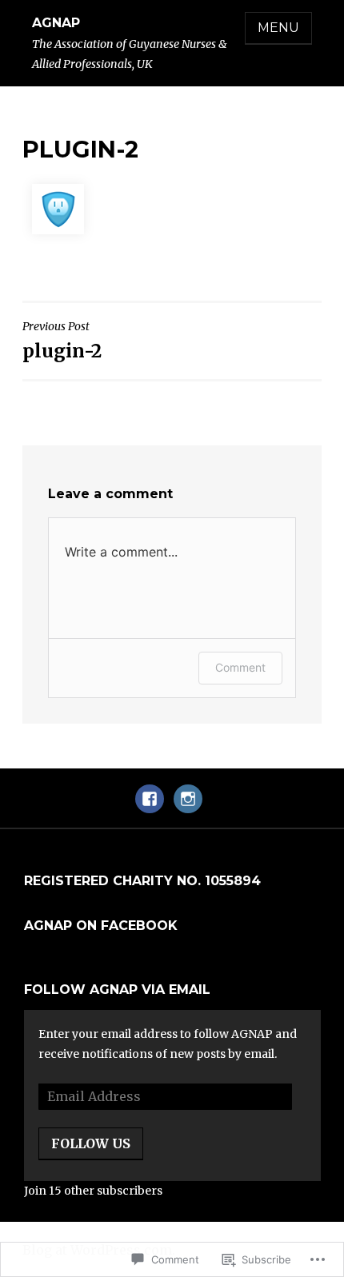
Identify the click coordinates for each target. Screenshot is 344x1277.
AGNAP (56, 22)
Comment (240, 667)
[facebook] (149, 806)
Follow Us (90, 1143)
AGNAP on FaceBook (101, 925)
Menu (278, 27)
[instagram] (188, 806)
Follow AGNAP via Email (117, 989)
